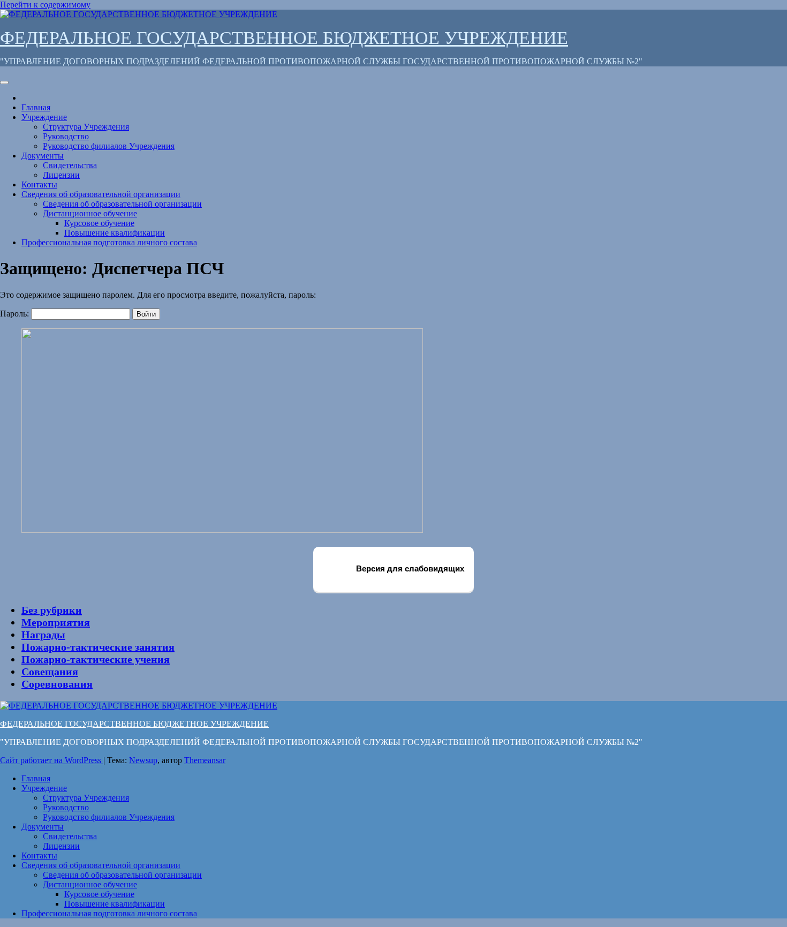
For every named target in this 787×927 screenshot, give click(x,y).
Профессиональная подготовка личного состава (109, 242)
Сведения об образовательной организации (100, 194)
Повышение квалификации (114, 232)
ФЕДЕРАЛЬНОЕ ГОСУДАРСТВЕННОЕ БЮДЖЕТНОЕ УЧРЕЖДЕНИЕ (284, 38)
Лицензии (61, 174)
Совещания (49, 671)
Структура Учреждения (86, 126)
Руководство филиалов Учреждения (109, 145)
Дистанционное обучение (90, 213)
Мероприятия (55, 622)
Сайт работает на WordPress (51, 760)
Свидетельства (70, 165)
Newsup (143, 760)
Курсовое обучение (99, 223)
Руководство (66, 136)
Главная (35, 107)
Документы (42, 155)
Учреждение (44, 117)
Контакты (39, 184)
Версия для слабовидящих (409, 568)
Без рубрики (51, 610)
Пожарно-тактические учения (95, 659)
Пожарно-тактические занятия (98, 647)
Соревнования (57, 684)
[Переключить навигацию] (4, 82)
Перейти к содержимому (45, 4)
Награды (43, 634)
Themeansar (204, 760)
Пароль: (15, 313)
